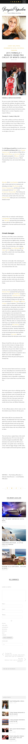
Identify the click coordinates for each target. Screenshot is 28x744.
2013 (8, 250)
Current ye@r (5, 641)
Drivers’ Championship (7, 188)
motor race (6, 152)
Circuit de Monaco (8, 154)
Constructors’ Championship (9, 192)
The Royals (20, 48)
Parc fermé (14, 334)
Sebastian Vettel (6, 197)
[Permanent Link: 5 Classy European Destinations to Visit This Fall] (5, 725)
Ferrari (15, 190)
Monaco (17, 156)
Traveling (14, 50)
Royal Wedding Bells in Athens (17, 701)
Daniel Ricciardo (16, 295)
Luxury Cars (11, 45)
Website (3, 614)
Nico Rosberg (16, 186)
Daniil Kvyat (17, 294)
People (18, 45)
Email (3, 609)
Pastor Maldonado (15, 248)
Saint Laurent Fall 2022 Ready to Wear (17, 729)
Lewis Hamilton (14, 182)
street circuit (17, 154)
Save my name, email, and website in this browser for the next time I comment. (5, 629)
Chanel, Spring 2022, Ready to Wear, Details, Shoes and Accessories (17, 737)
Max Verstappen (15, 301)
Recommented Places (10, 48)
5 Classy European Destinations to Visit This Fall (17, 720)
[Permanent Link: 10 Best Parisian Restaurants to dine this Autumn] (5, 715)
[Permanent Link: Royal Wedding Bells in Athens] (5, 708)
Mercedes (4, 182)
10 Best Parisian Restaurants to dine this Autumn (17, 713)
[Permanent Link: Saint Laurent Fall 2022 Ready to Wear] (5, 732)
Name (3, 603)
